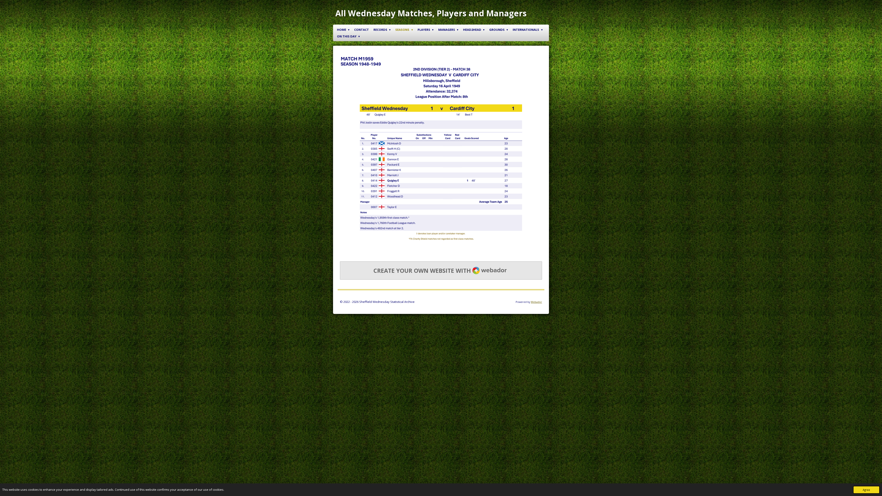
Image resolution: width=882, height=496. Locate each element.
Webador (536, 302)
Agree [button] (866, 490)
